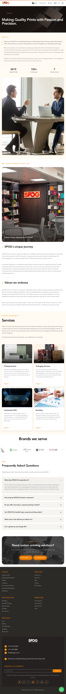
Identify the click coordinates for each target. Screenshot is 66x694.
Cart (3, 621)
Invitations (4, 583)
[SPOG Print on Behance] (42, 682)
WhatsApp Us (41, 558)
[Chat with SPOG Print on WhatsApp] (61, 689)
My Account (5, 631)
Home (3, 13)
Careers (37, 583)
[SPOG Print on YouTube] (33, 682)
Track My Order (6, 626)
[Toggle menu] (62, 3)
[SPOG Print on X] (28, 682)
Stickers (4, 580)
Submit (57, 670)
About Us (37, 577)
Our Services (5, 611)
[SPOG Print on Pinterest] (19, 682)
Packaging (4, 591)
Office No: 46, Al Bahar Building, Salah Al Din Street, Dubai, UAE (26, 659)
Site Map (4, 608)
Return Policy (38, 606)
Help (36, 608)
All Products (38, 585)
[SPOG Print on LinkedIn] (46, 682)
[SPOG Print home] (5, 3)
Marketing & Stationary (8, 577)
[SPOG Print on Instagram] (24, 682)
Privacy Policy (38, 600)
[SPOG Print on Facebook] (37, 682)
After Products (5, 606)
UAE (36, 3)
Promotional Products (8, 585)
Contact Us (37, 575)
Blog (36, 580)
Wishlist (4, 623)
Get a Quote (24, 558)
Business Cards (6, 575)
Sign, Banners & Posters (8, 588)
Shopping (4, 600)
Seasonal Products (7, 603)
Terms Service (38, 603)
